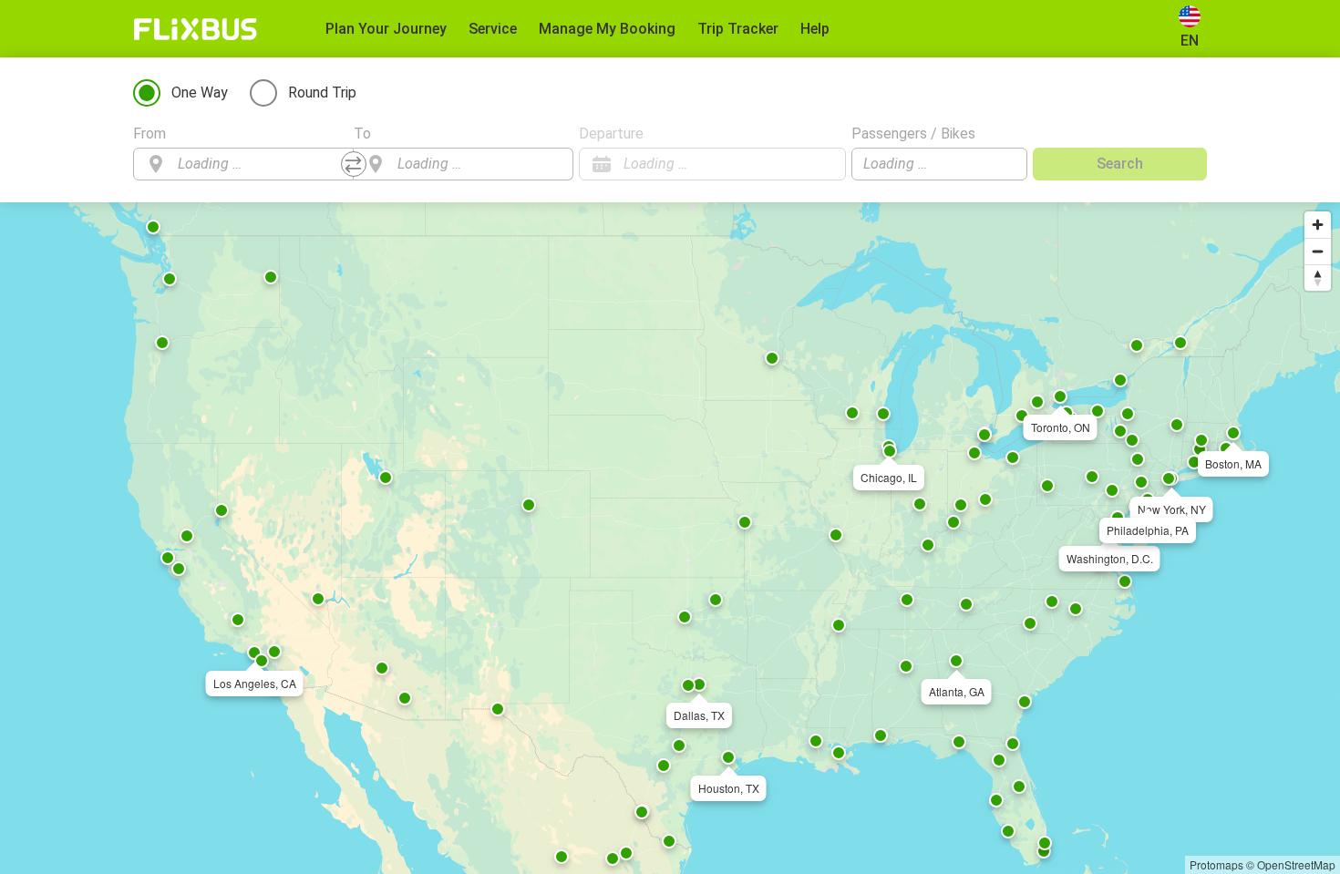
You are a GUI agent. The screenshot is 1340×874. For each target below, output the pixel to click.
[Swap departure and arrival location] (353, 164)
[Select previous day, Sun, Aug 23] (796, 164)
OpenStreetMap (1296, 864)
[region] (670, 538)
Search (1120, 163)
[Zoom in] (1317, 224)
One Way (199, 92)
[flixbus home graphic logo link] (196, 29)
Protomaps (1216, 864)
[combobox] (260, 164)
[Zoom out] (1317, 251)
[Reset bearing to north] (1317, 277)
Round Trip (322, 92)
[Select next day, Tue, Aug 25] (823, 164)
